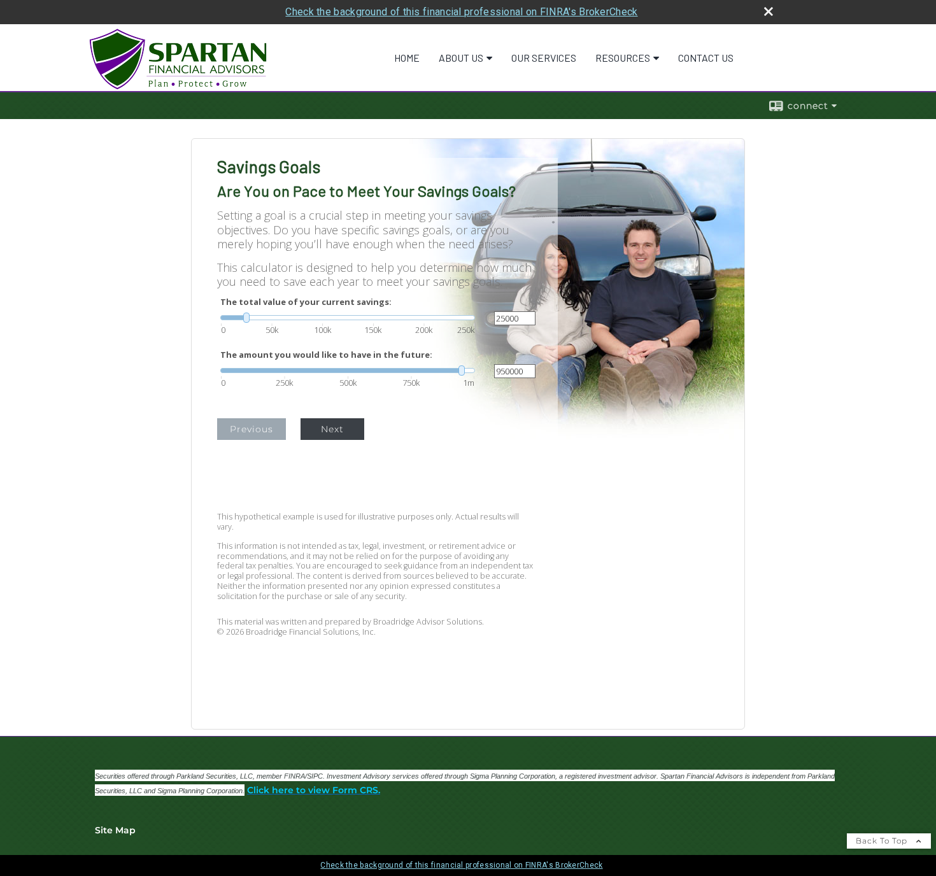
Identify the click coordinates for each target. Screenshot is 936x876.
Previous (251, 429)
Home (407, 58)
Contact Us (706, 58)
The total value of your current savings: (306, 302)
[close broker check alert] (768, 11)
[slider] (347, 317)
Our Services (543, 58)
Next (332, 429)
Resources (622, 58)
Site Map (115, 830)
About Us (461, 58)
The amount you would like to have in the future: (326, 355)
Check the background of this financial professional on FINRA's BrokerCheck (461, 12)
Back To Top (883, 840)
